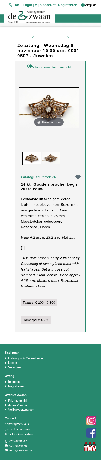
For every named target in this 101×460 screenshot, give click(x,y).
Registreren (67, 5)
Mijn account (45, 5)
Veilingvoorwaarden (21, 409)
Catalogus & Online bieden (26, 358)
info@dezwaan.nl (17, 5)
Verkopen (14, 367)
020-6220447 (10, 5)
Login (27, 5)
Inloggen (14, 381)
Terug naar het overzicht (52, 67)
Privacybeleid (17, 400)
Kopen (12, 362)
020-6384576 (18, 446)
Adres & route (17, 405)
